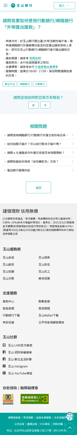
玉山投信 (44, 264)
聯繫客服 (44, 301)
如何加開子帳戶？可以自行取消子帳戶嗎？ (34, 144)
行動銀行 (40, 84)
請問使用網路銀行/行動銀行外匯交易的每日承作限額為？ (35, 136)
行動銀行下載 (11, 315)
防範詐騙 (58, 424)
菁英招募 (44, 278)
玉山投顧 (8, 271)
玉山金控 (8, 257)
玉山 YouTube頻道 (19, 373)
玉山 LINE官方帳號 (19, 345)
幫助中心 (8, 301)
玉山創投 (8, 264)
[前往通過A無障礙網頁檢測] (27, 399)
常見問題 (44, 308)
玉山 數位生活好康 (19, 359)
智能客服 (8, 308)
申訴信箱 (8, 322)
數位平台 (10, 84)
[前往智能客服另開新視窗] (69, 419)
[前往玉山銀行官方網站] (21, 5)
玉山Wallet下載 (48, 315)
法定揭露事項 (61, 417)
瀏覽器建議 (14, 417)
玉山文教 (8, 278)
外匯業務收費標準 (46, 67)
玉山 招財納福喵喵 (19, 352)
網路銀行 (25, 84)
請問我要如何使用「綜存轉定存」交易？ (32, 161)
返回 (38, 187)
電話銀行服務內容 (18, 170)
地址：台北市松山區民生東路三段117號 (29, 430)
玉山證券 (44, 257)
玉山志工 (44, 271)
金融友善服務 (43, 417)
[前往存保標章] (8, 403)
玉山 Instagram (17, 366)
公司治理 (19, 424)
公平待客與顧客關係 (51, 322)
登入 (62, 5)
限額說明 (35, 58)
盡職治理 (32, 424)
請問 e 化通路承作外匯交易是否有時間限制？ (35, 152)
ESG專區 (45, 424)
